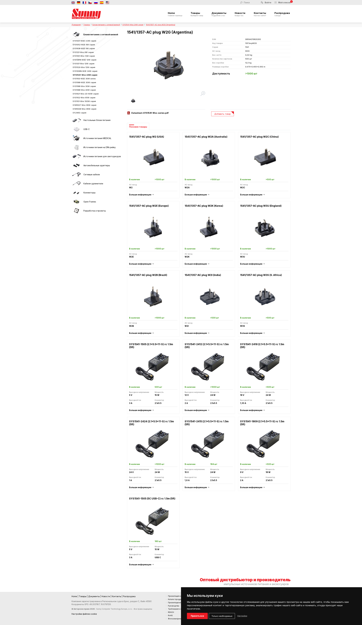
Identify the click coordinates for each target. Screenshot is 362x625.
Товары (197, 14)
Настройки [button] (242, 616)
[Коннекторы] (76, 192)
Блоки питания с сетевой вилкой (106, 25)
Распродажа (282, 14)
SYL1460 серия (79, 113)
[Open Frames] (76, 201)
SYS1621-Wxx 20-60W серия (86, 94)
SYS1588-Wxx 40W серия (84, 90)
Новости (240, 14)
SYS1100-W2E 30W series (84, 78)
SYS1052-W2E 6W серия (84, 44)
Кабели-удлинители (93, 183)
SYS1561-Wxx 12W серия (84, 56)
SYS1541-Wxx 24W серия (132, 25)
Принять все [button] (197, 616)
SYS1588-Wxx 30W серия (84, 86)
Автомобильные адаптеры (96, 165)
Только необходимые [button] (222, 616)
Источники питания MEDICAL (97, 138)
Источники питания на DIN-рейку (99, 147)
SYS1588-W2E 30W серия (84, 82)
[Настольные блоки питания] (76, 120)
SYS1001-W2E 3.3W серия (84, 41)
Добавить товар (222, 114)
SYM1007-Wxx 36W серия (84, 105)
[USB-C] (76, 129)
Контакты (260, 14)
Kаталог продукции (176, 599)
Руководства (173, 606)
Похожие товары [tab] (138, 127)
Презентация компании (178, 596)
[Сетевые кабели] (76, 174)
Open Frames (89, 201)
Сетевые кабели (91, 174)
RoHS (170, 615)
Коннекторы (89, 192)
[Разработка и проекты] (76, 210)
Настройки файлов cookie (84, 614)
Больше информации (140, 194)
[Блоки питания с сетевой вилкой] (76, 34)
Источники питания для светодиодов (102, 156)
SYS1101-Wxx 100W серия (84, 101)
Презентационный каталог (179, 603)
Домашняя (76, 25)
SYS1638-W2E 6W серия (84, 48)
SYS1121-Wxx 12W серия (83, 63)
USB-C (86, 129)
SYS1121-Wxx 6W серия (83, 52)
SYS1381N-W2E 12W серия (84, 60)
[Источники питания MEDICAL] (76, 138)
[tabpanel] (209, 351)
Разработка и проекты (94, 211)
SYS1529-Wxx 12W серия (84, 67)
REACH (171, 612)
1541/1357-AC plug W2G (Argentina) (160, 25)
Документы (219, 14)
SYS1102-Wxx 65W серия (84, 97)
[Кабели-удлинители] (76, 183)
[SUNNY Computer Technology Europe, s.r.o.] (86, 14)
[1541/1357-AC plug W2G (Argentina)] (166, 67)
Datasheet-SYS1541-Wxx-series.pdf (150, 113)
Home (175, 14)
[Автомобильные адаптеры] (76, 165)
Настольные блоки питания (96, 120)
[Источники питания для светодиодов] (76, 156)
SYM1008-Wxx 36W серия (84, 109)
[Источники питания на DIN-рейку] (76, 147)
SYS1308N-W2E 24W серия (85, 71)
